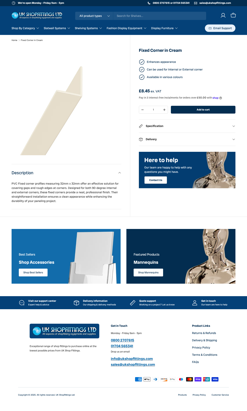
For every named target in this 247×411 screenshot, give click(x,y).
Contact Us (155, 180)
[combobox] (140, 16)
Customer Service (220, 394)
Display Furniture (162, 28)
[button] (233, 15)
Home (14, 40)
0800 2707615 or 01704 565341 (170, 3)
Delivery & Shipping (204, 340)
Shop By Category (23, 28)
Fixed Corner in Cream (32, 40)
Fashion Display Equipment (124, 28)
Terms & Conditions (204, 355)
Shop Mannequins (148, 272)
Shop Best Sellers (33, 272)
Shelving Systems (86, 28)
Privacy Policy (201, 347)
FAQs (195, 362)
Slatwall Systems (55, 28)
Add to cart (203, 109)
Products (182, 394)
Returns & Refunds (204, 333)
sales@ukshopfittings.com (215, 3)
